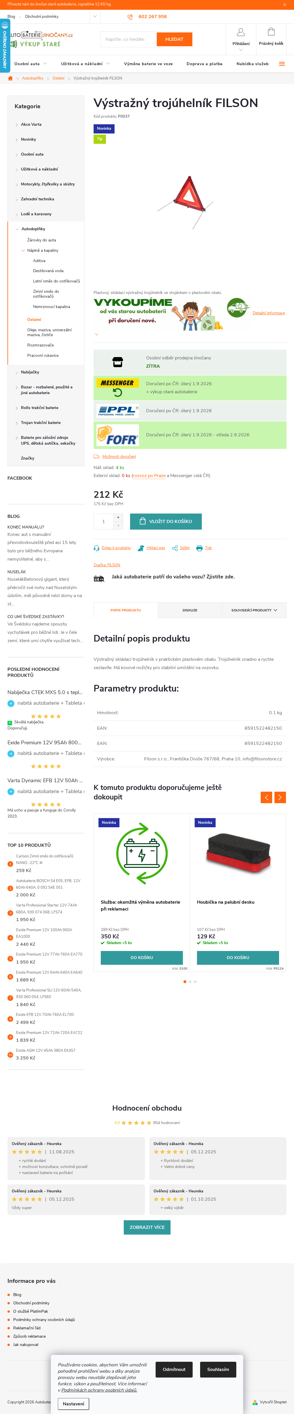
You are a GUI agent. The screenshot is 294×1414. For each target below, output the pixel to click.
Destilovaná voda (48, 271)
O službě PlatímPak (30, 1311)
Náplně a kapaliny (42, 250)
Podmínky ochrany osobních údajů (44, 1319)
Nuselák (16, 572)
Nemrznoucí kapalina (51, 306)
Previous (266, 797)
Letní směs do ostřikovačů (56, 281)
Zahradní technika (37, 199)
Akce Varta (31, 124)
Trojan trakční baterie (41, 422)
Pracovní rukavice (43, 355)
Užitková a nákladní (39, 169)
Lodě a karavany (36, 214)
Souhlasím (218, 1369)
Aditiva (39, 261)
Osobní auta (32, 154)
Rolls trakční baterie (39, 407)
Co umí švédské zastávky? (35, 616)
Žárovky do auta (41, 240)
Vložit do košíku (170, 521)
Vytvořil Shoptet (273, 1402)
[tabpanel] (142, 892)
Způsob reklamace (29, 1336)
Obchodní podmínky (42, 16)
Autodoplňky (33, 229)
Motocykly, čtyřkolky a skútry (48, 184)
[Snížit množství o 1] (118, 525)
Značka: (107, 565)
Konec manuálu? (25, 527)
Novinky (28, 139)
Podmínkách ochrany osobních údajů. (99, 1390)
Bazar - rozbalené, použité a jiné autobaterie (47, 390)
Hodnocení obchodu (147, 1108)
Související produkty (251, 610)
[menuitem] (30, 64)
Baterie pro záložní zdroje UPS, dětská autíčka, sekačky (48, 440)
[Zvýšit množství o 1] (118, 518)
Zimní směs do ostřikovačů (46, 294)
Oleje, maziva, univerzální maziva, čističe (49, 332)
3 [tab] (195, 981)
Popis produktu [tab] (126, 610)
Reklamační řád (26, 1328)
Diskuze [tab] (190, 610)
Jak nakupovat (25, 1344)
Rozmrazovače (40, 345)
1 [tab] (184, 981)
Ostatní (34, 319)
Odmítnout (174, 1369)
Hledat (174, 39)
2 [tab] (190, 981)
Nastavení (73, 1404)
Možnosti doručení (119, 456)
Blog (11, 16)
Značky (27, 458)
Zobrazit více (147, 1227)
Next (280, 797)
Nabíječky (30, 372)
